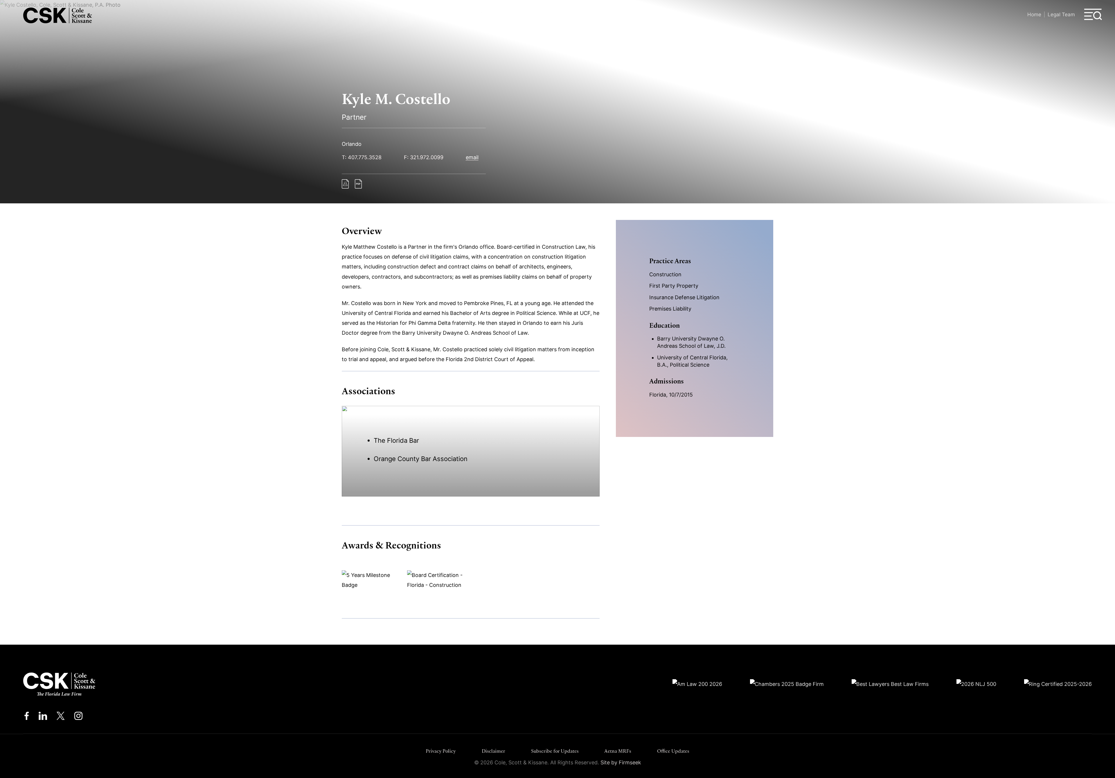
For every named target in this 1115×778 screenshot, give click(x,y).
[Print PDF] (358, 187)
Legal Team (1061, 14)
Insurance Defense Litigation (684, 297)
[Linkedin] (42, 717)
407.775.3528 (365, 157)
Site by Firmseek (620, 762)
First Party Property (673, 286)
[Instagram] (78, 717)
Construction (665, 274)
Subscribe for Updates (555, 751)
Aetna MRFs (617, 751)
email (472, 157)
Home (1034, 14)
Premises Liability (670, 309)
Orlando (352, 144)
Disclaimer (493, 751)
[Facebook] (26, 717)
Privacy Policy (441, 751)
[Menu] (1093, 14)
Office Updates (673, 751)
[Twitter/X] (60, 717)
